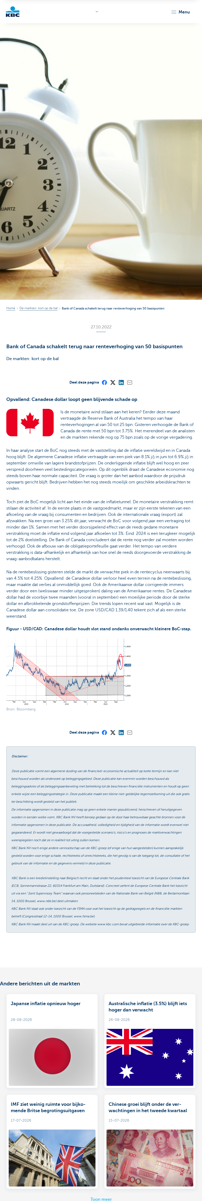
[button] (180, 12)
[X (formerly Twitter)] (112, 382)
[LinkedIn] (121, 382)
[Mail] (129, 382)
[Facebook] (104, 382)
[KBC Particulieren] (12, 11)
